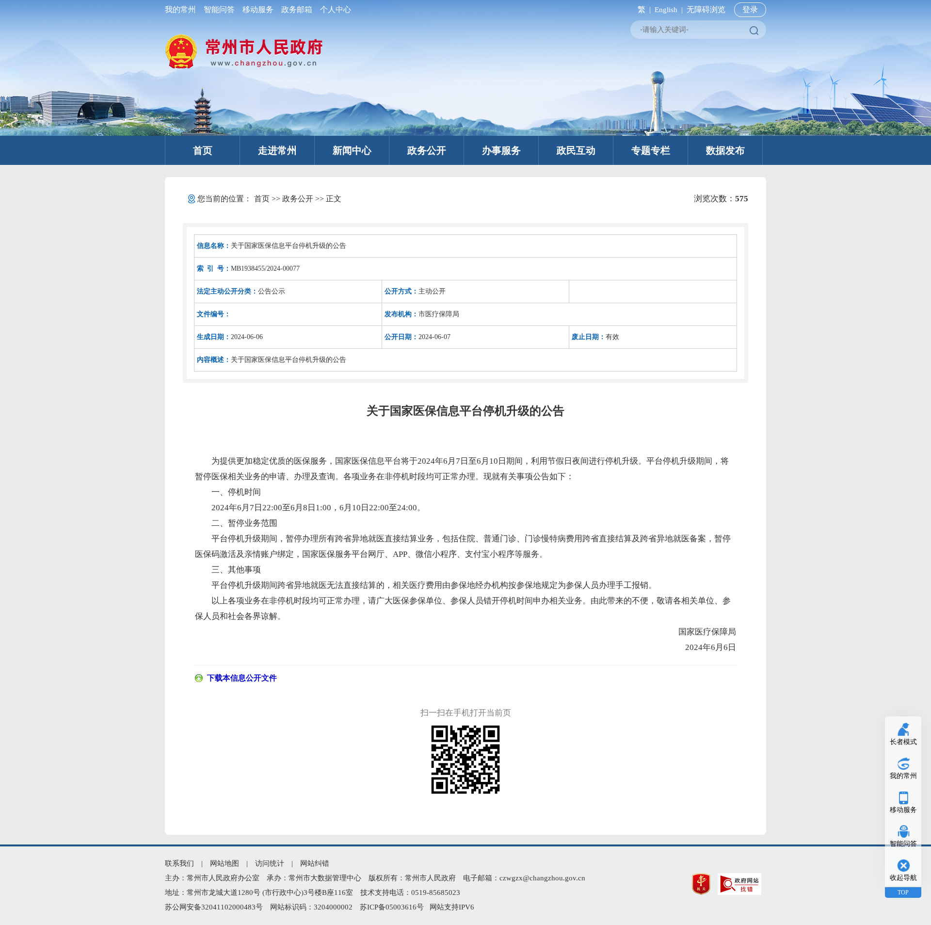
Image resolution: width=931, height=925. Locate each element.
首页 (202, 150)
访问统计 (269, 863)
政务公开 (426, 150)
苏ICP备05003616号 (392, 907)
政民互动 (576, 150)
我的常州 (182, 9)
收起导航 (903, 877)
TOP (903, 892)
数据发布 (725, 150)
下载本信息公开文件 (242, 678)
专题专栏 (650, 150)
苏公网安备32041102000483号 (214, 907)
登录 (750, 9)
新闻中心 (352, 150)
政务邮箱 (296, 9)
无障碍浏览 (706, 9)
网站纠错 (314, 863)
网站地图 (224, 863)
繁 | (642, 9)
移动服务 (258, 9)
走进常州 (277, 150)
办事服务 (501, 150)
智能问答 (219, 9)
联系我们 (179, 863)
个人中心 (333, 9)
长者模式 (903, 742)
